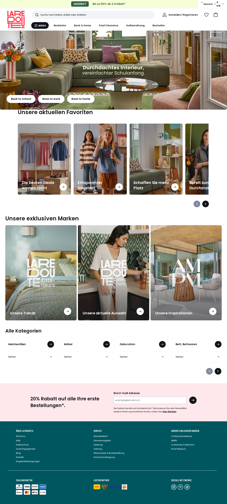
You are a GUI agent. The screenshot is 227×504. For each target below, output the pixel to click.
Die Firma (20, 436)
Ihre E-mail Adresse (127, 393)
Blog (18, 453)
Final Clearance (108, 25)
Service (98, 430)
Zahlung (98, 448)
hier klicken (169, 411)
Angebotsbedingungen (28, 461)
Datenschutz (22, 444)
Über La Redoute (24, 430)
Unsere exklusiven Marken (185, 430)
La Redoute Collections (182, 444)
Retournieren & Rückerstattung (109, 453)
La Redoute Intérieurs (181, 436)
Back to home (82, 25)
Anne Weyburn (178, 448)
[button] (216, 15)
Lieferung (98, 444)
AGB (18, 440)
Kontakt (20, 457)
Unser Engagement (25, 448)
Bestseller (159, 25)
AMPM (174, 440)
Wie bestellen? (101, 436)
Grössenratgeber (102, 440)
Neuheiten (60, 25)
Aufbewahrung (135, 25)
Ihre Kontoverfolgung (104, 457)
